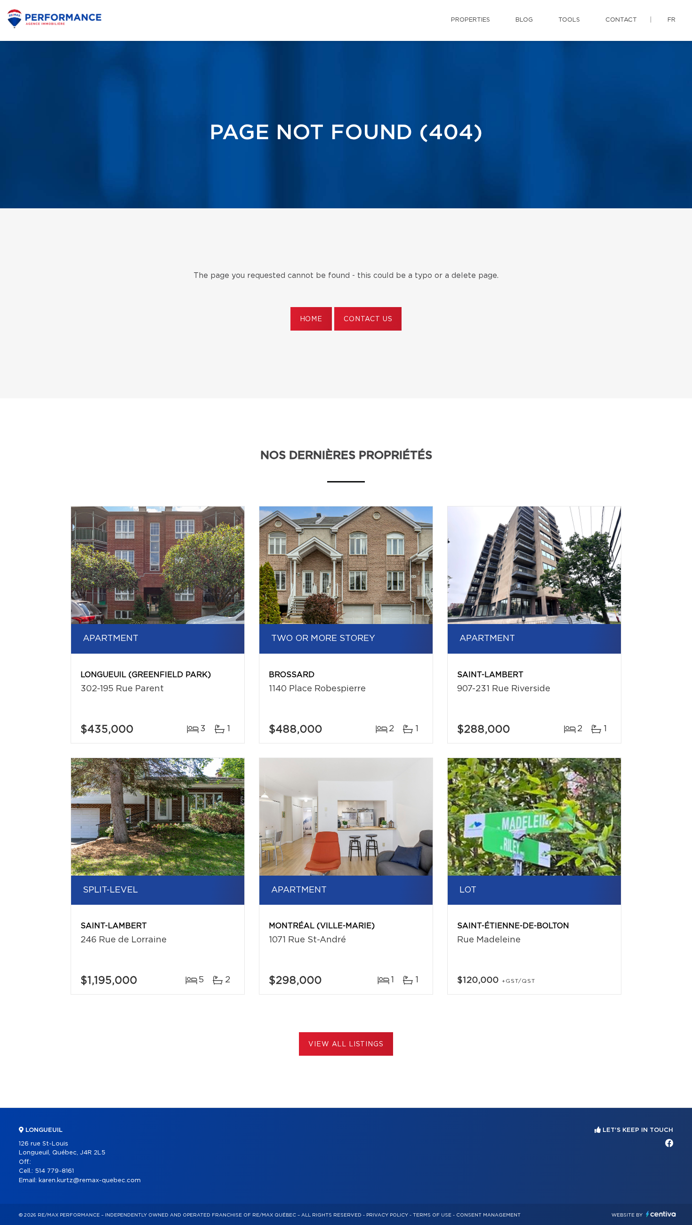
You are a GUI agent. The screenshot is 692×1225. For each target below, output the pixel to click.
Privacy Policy (387, 1215)
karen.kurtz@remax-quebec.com (90, 1181)
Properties (470, 20)
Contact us (368, 319)
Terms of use (432, 1215)
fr (672, 20)
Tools (569, 20)
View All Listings (345, 1044)
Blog (524, 20)
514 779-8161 (54, 1171)
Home (311, 319)
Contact (621, 20)
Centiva (661, 1214)
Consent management (488, 1215)
